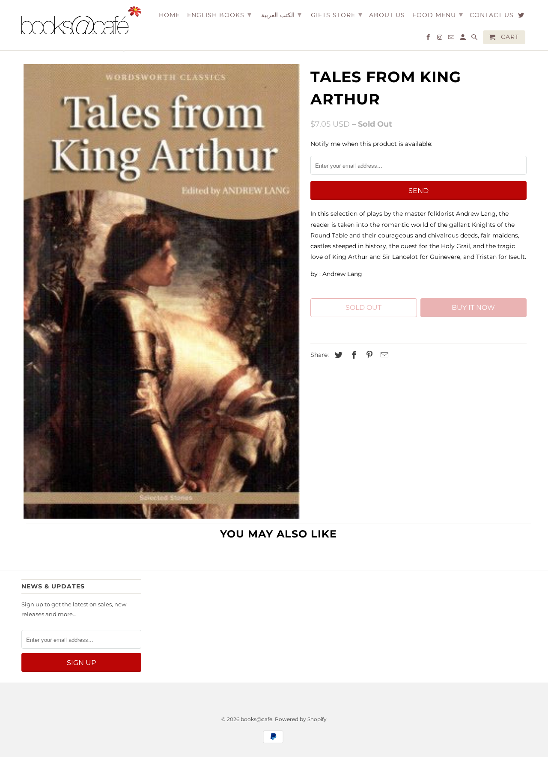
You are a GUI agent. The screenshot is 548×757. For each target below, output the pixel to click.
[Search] (475, 39)
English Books (219, 14)
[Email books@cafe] (452, 39)
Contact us (492, 15)
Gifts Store (337, 14)
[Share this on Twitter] (337, 355)
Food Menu (437, 14)
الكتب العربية (281, 14)
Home (169, 15)
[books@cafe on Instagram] (440, 39)
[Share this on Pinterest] (368, 355)
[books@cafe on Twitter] (521, 17)
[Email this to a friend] (383, 355)
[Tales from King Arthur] (162, 291)
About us (387, 15)
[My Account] (463, 39)
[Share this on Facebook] (353, 355)
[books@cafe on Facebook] (428, 39)
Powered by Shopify (301, 719)
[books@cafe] (81, 20)
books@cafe (256, 719)
